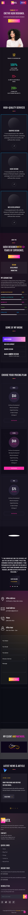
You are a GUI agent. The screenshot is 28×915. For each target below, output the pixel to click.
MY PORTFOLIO (14, 256)
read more (7, 797)
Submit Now (14, 679)
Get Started (14, 420)
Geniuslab (18, 910)
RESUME (23, 2)
